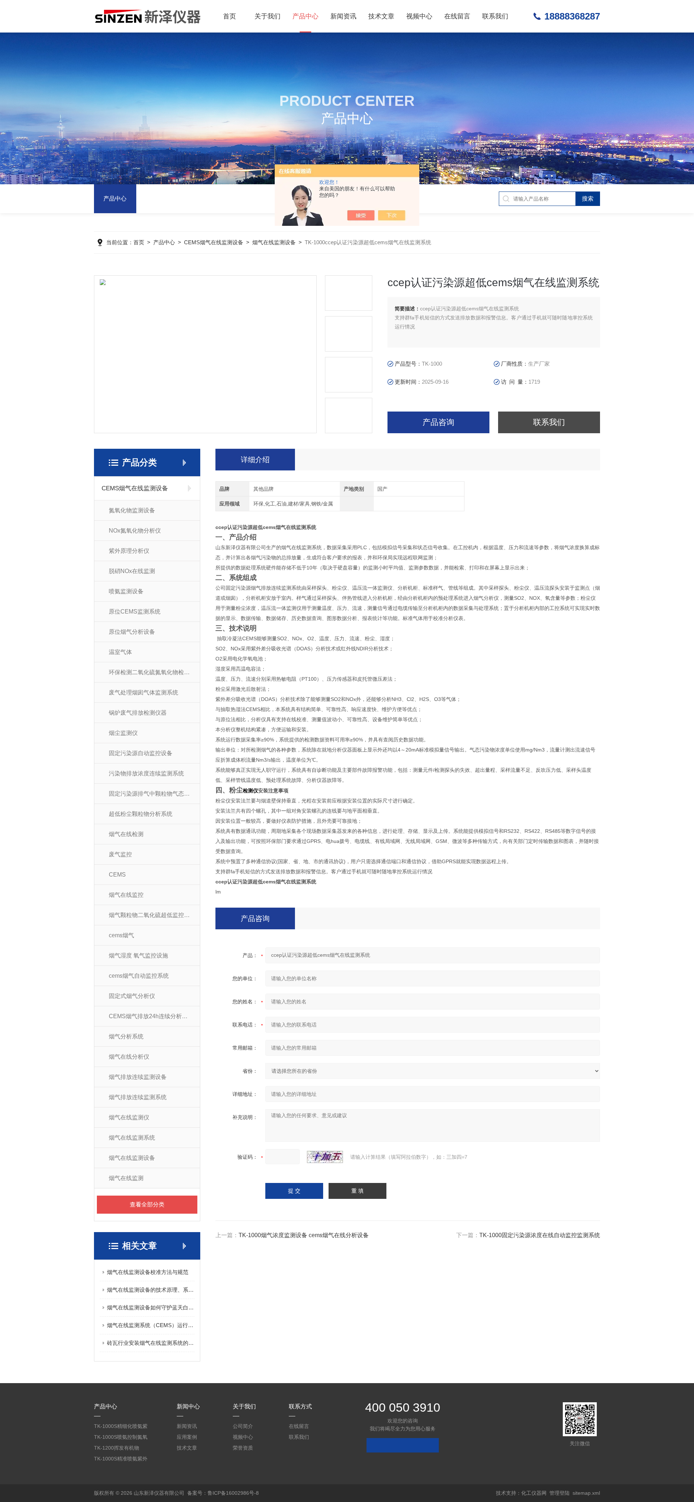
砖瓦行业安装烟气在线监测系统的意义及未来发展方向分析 (150, 1343)
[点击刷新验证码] (325, 1157)
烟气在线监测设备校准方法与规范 (147, 1272)
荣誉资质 (243, 1448)
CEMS (117, 874)
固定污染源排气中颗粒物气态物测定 (154, 794)
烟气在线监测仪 (129, 1117)
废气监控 (120, 854)
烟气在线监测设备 (274, 242)
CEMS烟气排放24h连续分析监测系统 (154, 1016)
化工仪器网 (534, 1493)
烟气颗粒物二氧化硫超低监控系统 (152, 915)
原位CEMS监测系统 (134, 611)
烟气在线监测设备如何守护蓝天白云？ (150, 1307)
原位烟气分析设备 (132, 632)
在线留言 (457, 16)
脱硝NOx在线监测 (132, 571)
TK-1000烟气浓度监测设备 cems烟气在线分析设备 (304, 1235)
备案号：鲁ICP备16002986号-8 (223, 1493)
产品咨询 (438, 422)
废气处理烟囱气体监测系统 (143, 692)
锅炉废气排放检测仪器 (138, 713)
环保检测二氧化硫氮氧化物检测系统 (154, 672)
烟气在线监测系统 (132, 1138)
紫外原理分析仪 (129, 551)
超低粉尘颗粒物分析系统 (140, 814)
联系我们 (495, 16)
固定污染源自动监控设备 (140, 753)
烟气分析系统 (126, 1036)
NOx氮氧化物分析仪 (135, 531)
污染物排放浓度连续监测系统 (146, 773)
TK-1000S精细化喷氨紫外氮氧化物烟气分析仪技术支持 (122, 1427)
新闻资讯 (343, 16)
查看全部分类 (147, 1204)
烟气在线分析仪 (129, 1057)
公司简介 (243, 1426)
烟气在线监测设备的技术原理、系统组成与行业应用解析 (150, 1290)
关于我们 (267, 16)
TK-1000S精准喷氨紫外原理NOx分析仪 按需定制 (122, 1460)
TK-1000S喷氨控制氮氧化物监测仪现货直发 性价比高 (122, 1438)
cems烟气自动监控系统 (139, 976)
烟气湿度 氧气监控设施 (138, 955)
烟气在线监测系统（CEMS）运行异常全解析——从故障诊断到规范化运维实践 (150, 1325)
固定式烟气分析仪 (132, 996)
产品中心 (305, 16)
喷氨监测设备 (126, 591)
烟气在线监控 (126, 895)
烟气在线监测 (126, 1178)
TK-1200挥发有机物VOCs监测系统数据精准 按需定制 (121, 1449)
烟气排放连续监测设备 (138, 1077)
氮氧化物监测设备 (132, 510)
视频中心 (419, 16)
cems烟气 (121, 935)
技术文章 (381, 16)
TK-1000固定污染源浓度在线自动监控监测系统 (539, 1235)
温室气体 (120, 652)
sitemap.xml (586, 1493)
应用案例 (187, 1437)
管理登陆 (559, 1493)
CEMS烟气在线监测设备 (213, 242)
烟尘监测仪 (123, 733)
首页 (229, 16)
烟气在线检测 (126, 834)
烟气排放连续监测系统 (138, 1097)
